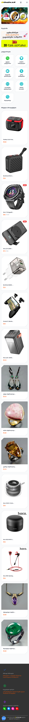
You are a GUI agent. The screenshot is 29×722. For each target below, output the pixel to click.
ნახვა (6, 18)
